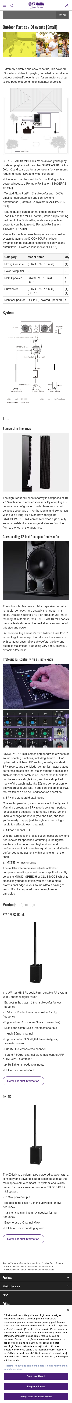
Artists (6, 1303)
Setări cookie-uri (36, 1376)
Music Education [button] (11, 1286)
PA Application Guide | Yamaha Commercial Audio (30, 1266)
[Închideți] (68, 1310)
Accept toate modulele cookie (36, 1396)
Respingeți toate (36, 1386)
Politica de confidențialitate (29, 1365)
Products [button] (7, 1277)
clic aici (9, 1356)
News (5, 1295)
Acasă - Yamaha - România (16, 1263)
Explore (59, 1263)
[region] (36, 1354)
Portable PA (47, 1263)
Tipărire (9, 1365)
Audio (35, 1263)
